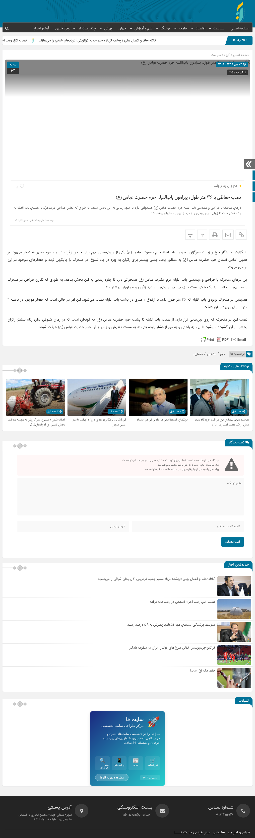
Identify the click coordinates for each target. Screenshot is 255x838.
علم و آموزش (143, 28)
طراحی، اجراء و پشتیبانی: (212, 832)
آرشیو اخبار (41, 28)
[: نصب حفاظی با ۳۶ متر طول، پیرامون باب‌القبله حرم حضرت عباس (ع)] (228, 235)
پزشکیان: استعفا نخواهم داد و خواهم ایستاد (162, 419)
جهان (122, 28)
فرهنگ (166, 28)
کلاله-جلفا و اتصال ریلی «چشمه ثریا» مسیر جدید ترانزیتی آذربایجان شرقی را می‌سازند (116, 40)
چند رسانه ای (87, 28)
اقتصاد (200, 28)
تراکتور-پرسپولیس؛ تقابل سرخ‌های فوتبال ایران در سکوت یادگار (172, 647)
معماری (198, 354)
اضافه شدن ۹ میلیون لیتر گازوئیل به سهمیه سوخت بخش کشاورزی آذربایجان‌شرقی (36, 422)
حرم (222, 354)
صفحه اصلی (240, 28)
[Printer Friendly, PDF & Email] (223, 339)
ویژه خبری (62, 28)
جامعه (183, 28)
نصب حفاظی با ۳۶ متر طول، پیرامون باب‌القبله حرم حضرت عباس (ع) (178, 197)
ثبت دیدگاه (232, 542)
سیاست (218, 28)
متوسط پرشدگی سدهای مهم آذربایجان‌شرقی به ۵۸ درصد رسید (171, 624)
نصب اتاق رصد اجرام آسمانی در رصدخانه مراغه (182, 601)
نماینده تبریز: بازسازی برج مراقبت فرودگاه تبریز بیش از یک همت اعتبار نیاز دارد (222, 422)
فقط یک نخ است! (202, 670)
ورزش (108, 28)
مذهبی (211, 354)
